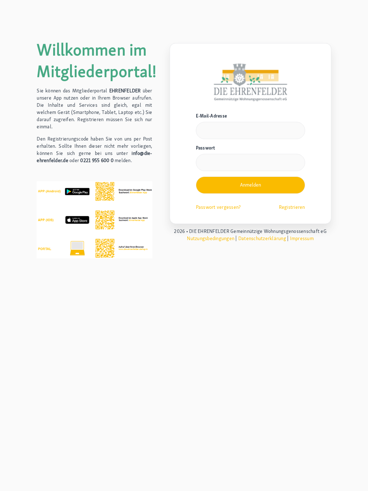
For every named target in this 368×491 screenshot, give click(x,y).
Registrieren (292, 207)
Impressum (302, 238)
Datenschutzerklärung (262, 238)
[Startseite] (250, 81)
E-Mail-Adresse (211, 116)
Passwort (205, 148)
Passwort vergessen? (218, 207)
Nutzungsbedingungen (210, 238)
